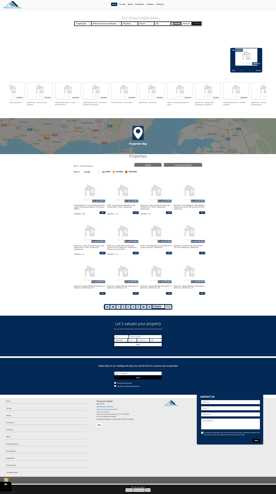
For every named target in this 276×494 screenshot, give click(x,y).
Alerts (148, 165)
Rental (130, 4)
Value (138, 345)
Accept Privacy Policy (124, 383)
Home (114, 4)
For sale (122, 4)
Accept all (129, 490)
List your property (183, 165)
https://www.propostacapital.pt (107, 409)
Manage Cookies (139, 490)
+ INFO (102, 213)
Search (197, 23)
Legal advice (10, 458)
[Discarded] (131, 172)
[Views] (106, 172)
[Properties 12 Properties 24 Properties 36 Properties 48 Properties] (158, 306)
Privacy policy (10, 451)
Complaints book (12, 472)
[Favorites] (117, 172)
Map (99, 425)
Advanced (186, 23)
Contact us (160, 4)
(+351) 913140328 (122, 414)
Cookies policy (11, 465)
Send (138, 378)
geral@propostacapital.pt (105, 406)
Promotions (139, 4)
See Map (177, 23)
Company (150, 4)
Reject (148, 490)
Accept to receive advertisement (128, 386)
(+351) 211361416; (103, 412)
